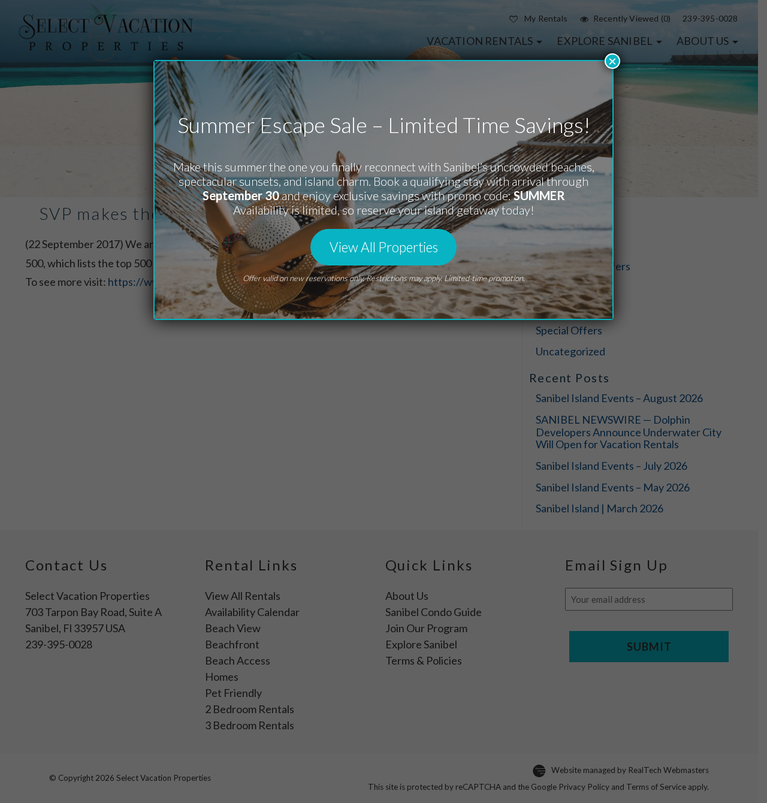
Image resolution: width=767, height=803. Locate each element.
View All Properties (384, 247)
